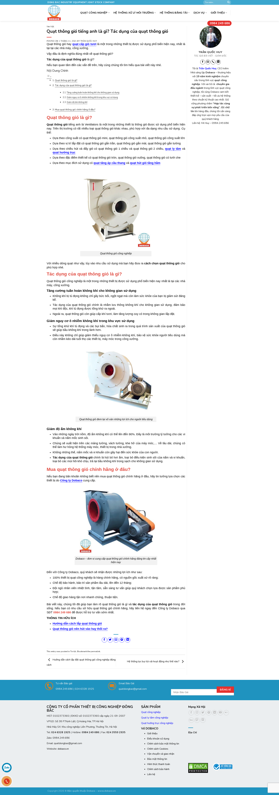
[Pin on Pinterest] (121, 640)
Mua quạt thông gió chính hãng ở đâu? (75, 109)
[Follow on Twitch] (197, 720)
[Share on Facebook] (104, 640)
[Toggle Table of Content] (49, 77)
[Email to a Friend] (116, 640)
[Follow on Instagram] (197, 712)
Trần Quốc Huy (88, 41)
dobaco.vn (63, 749)
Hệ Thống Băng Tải (173, 13)
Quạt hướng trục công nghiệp (157, 723)
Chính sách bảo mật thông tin (163, 743)
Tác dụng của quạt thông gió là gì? (73, 85)
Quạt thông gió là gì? (66, 80)
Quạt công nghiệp (151, 712)
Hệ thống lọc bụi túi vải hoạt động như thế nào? (153, 661)
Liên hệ (151, 774)
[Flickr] (226, 712)
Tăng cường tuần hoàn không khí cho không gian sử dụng (93, 92)
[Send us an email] (207, 62)
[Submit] (228, 2)
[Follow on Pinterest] (208, 712)
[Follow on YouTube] (220, 712)
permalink (95, 651)
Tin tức (50, 27)
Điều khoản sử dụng (158, 738)
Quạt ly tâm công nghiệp (154, 717)
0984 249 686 (220, 23)
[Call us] (213, 62)
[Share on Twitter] (110, 640)
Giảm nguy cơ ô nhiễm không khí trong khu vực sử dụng (92, 97)
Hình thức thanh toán (158, 764)
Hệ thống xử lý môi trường (134, 13)
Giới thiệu (218, 13)
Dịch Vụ (199, 13)
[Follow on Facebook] (202, 62)
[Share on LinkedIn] (127, 640)
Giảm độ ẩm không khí (77, 102)
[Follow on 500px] (191, 720)
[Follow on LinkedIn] (218, 62)
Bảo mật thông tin (157, 759)
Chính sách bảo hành (158, 769)
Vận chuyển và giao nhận (160, 754)
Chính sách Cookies (157, 749)
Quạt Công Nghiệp (93, 13)
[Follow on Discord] (203, 720)
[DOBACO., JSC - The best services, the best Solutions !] (54, 13)
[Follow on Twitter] (203, 712)
